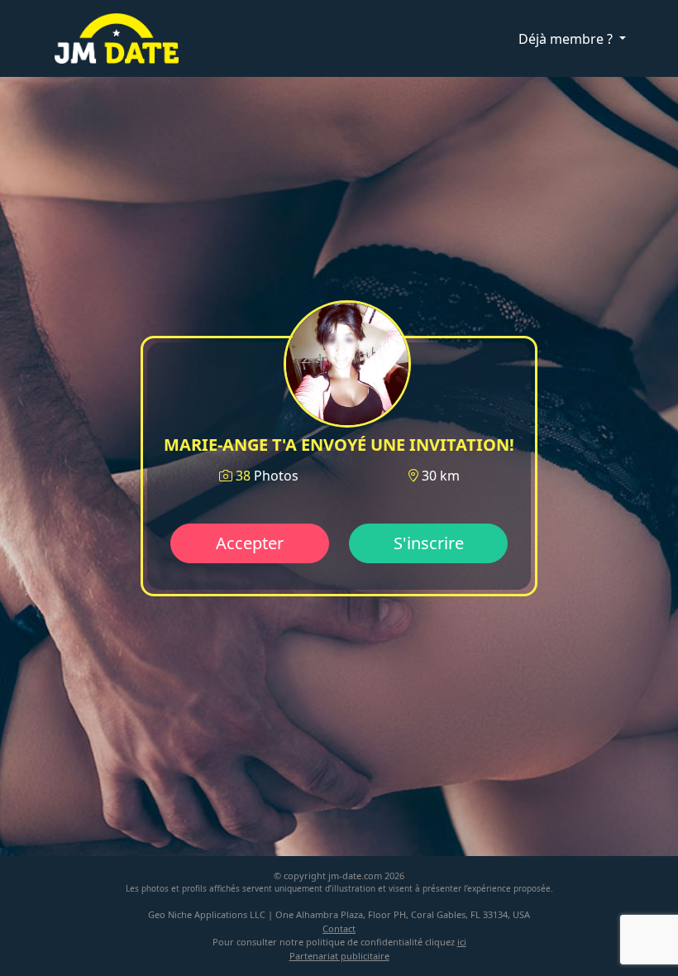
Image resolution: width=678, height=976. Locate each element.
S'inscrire (429, 543)
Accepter (250, 543)
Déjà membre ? (567, 39)
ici (461, 941)
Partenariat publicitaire (339, 956)
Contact (339, 928)
